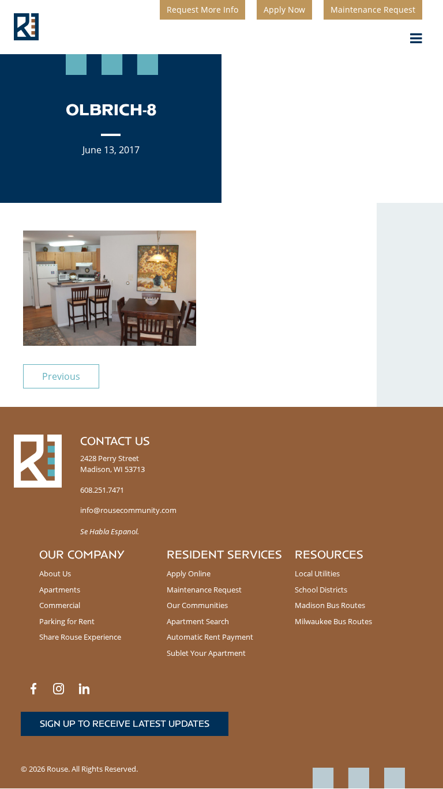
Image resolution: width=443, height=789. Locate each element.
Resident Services (224, 555)
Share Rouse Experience (80, 637)
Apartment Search (198, 621)
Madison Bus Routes (330, 605)
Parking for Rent (67, 621)
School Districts (321, 589)
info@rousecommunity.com (128, 510)
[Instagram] (59, 688)
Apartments (59, 589)
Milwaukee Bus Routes (333, 621)
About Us (55, 573)
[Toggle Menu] (416, 38)
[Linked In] (84, 688)
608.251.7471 (102, 490)
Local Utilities (317, 573)
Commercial (59, 605)
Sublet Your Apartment (206, 653)
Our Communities (197, 605)
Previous (61, 376)
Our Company (82, 555)
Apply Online (189, 573)
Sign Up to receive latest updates (124, 723)
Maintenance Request (204, 589)
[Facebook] (33, 688)
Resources (329, 555)
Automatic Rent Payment (210, 637)
